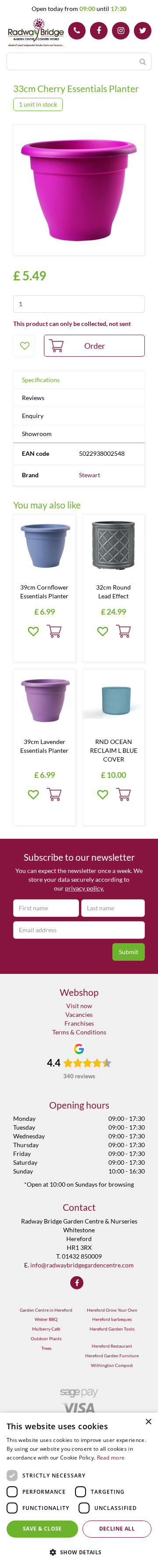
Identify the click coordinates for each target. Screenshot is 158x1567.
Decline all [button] (117, 1528)
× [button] (148, 1422)
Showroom (37, 433)
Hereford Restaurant (112, 1346)
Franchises (79, 1023)
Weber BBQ (46, 1319)
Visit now (79, 1005)
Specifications (41, 379)
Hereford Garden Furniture (112, 1355)
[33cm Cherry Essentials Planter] (79, 190)
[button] (79, 1552)
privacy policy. (84, 888)
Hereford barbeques (112, 1319)
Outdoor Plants (46, 1338)
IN (120, 30)
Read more (111, 1457)
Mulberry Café (46, 1328)
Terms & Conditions (79, 1032)
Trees (46, 1348)
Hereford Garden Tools (112, 1328)
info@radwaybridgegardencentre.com (82, 1265)
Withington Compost (112, 1365)
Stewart (89, 475)
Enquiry (32, 415)
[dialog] (79, 1490)
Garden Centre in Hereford (46, 1310)
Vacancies (79, 1014)
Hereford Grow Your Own (112, 1310)
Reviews (33, 397)
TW (142, 30)
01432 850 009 (77, 30)
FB (99, 30)
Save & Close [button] (42, 1528)
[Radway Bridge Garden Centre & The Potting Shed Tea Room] (36, 33)
